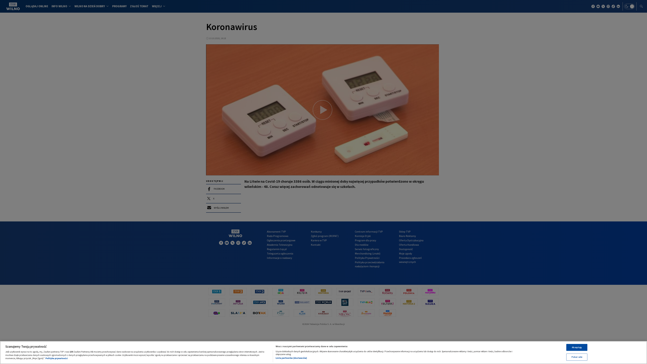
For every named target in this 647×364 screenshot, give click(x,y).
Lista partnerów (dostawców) (291, 358)
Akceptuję (577, 347)
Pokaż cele (577, 357)
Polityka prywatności (56, 358)
